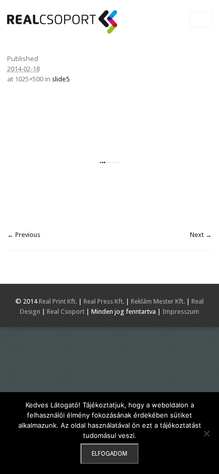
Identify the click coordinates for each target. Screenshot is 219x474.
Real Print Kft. (58, 301)
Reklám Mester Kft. (158, 301)
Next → (201, 235)
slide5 (60, 79)
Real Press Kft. (104, 301)
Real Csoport (66, 311)
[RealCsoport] (62, 22)
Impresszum (180, 311)
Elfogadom (109, 453)
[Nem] (206, 433)
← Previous (23, 235)
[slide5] (109, 162)
